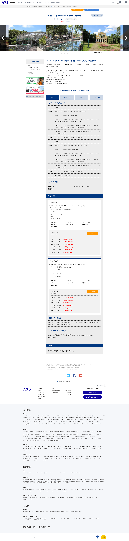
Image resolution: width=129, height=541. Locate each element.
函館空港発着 (53, 479)
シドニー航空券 (72, 438)
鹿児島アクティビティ (27, 499)
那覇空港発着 (53, 482)
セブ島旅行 (103, 415)
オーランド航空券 (96, 434)
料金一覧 (67, 97)
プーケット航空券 (82, 431)
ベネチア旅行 (96, 417)
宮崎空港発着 (39, 482)
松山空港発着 (72, 481)
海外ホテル (26, 444)
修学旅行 (89, 518)
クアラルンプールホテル (90, 446)
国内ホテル (26, 487)
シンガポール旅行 (75, 415)
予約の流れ (60, 381)
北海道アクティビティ (56, 497)
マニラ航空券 (99, 431)
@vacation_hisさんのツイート (33, 96)
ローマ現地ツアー (43, 460)
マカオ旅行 (63, 415)
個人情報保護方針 (55, 392)
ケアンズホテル (26, 450)
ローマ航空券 (75, 436)
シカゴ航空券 (89, 434)
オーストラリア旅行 (27, 421)
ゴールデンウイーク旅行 (34, 511)
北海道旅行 (37, 473)
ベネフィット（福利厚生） (75, 518)
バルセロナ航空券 (38, 438)
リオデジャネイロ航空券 (53, 436)
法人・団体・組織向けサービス (30, 516)
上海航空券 (56, 431)
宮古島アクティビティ (46, 497)
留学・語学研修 (95, 518)
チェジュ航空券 (39, 431)
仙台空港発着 (73, 479)
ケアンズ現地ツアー (46, 458)
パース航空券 (26, 440)
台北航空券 (45, 431)
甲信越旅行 (52, 473)
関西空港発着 (32, 481)
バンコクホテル (81, 446)
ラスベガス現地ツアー (88, 458)
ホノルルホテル (26, 446)
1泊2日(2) (31, 73)
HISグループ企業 (41, 394)
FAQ (65, 381)
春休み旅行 (25, 511)
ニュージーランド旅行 (60, 421)
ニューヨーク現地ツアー (98, 458)
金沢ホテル (72, 489)
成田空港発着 (32, 479)
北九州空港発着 (94, 481)
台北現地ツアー (79, 456)
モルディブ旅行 (81, 421)
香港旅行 (58, 415)
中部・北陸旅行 (59, 473)
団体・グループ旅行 (49, 518)
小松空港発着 (101, 479)
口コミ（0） (96, 97)
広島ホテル (31, 491)
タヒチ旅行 (74, 421)
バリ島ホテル (45, 448)
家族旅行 (58, 511)
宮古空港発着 (66, 482)
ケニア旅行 (25, 424)
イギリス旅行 (41, 419)
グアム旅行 (31, 415)
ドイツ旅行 (47, 419)
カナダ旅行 (59, 423)
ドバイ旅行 (86, 423)
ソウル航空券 (26, 431)
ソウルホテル (47, 446)
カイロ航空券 (56, 440)
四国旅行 (77, 473)
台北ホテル (59, 446)
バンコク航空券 (74, 431)
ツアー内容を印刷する (97, 15)
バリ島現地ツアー (53, 456)
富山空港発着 (26, 481)
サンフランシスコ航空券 (55, 434)
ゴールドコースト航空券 (88, 438)
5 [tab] (67, 53)
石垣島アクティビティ (36, 497)
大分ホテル (59, 491)
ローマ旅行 (84, 417)
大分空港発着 (26, 482)
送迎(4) (29, 65)
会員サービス (119, 3)
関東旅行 (47, 473)
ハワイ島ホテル (34, 446)
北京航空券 (62, 431)
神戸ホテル (95, 489)
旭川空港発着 (46, 479)
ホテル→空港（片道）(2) (34, 69)
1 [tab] (61, 53)
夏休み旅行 (42, 511)
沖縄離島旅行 (30, 473)
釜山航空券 (32, 431)
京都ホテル (84, 489)
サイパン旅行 (37, 415)
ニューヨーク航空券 (81, 434)
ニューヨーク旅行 (44, 423)
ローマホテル (92, 448)
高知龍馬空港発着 (79, 481)
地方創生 (41, 519)
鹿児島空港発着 (46, 482)
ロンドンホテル (85, 448)
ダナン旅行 (38, 417)
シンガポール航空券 (91, 431)
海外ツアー (25, 414)
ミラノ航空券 (82, 436)
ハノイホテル (26, 448)
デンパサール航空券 (66, 433)
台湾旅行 (53, 415)
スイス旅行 (52, 419)
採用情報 (39, 398)
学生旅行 (62, 511)
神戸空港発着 (45, 481)
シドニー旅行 (35, 421)
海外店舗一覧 (29, 526)
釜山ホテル (53, 446)
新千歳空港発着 (39, 479)
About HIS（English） (42, 396)
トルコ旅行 (92, 423)
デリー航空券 (82, 433)
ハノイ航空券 (41, 433)
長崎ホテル (48, 491)
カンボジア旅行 (44, 417)
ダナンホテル (32, 448)
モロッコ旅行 (31, 424)
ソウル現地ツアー (86, 456)
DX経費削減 (84, 518)
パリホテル (78, 448)
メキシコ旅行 (80, 423)
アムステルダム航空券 (55, 438)
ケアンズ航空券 (79, 438)
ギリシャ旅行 (100, 419)
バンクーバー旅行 (66, 423)
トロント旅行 (73, 423)
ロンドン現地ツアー (27, 460)
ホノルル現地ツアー (27, 456)
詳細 (52, 97)
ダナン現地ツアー (36, 458)
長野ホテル (66, 489)
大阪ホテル (89, 489)
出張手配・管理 (36, 518)
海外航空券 (26, 429)
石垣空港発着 (59, 482)
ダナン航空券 (47, 433)
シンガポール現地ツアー (96, 456)
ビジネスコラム (47, 519)
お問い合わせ (69, 381)
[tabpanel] (64, 38)
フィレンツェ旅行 (26, 419)
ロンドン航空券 (62, 436)
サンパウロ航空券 (43, 436)
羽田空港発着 (26, 479)
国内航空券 (26, 477)
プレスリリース (41, 392)
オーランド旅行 (52, 423)
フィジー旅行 (68, 421)
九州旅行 (82, 473)
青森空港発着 (59, 479)
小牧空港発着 (94, 479)
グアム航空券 (37, 434)
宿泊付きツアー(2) (32, 72)
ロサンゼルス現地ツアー (77, 458)
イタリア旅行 (78, 417)
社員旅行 (42, 518)
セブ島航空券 (26, 433)
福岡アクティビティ (93, 497)
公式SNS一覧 (68, 394)
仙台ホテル (43, 489)
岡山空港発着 (59, 481)
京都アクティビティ (75, 497)
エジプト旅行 (98, 423)
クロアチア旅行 (87, 419)
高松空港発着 (65, 481)
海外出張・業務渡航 (27, 518)
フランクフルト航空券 (90, 436)
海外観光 (67, 511)
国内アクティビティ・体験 (29, 495)
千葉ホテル (49, 489)
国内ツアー (25, 471)
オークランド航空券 (42, 440)
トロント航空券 (36, 436)
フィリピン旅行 (96, 415)
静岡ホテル (60, 489)
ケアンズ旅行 (41, 421)
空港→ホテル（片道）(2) (34, 67)
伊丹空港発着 (39, 481)
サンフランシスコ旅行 (35, 423)
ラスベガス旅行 (26, 423)
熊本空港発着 (32, 482)
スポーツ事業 (26, 519)
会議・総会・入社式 (65, 518)
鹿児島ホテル (65, 491)
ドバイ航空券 (50, 440)
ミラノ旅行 (90, 417)
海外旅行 (27, 409)
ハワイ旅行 (25, 415)
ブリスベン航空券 (98, 438)
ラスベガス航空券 (64, 434)
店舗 (113, 2)
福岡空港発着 (87, 481)
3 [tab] (64, 53)
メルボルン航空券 (33, 440)
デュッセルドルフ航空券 (28, 438)
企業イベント (56, 518)
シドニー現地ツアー (68, 458)
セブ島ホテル (39, 448)
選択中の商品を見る (78, 9)
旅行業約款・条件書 (56, 390)
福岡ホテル (42, 491)
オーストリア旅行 (59, 419)
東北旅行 (42, 473)
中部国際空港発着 (86, 479)
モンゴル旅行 (72, 417)
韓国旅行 (48, 415)
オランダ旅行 (80, 419)
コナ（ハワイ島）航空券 (28, 434)
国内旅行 (27, 467)
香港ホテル (65, 446)
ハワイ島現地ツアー (36, 456)
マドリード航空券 (46, 438)
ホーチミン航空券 (33, 433)
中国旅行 (68, 415)
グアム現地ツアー (45, 456)
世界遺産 (72, 511)
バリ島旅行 (25, 417)
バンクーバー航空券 (27, 436)
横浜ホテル (55, 489)
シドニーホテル (99, 448)
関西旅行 (65, 473)
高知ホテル (37, 491)
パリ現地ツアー (35, 460)
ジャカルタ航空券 (75, 433)
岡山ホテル (25, 491)
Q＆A (82, 97)
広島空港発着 (52, 481)
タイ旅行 (82, 415)
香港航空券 (51, 431)
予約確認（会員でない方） (92, 9)
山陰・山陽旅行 (71, 473)
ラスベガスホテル (71, 448)
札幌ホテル (38, 489)
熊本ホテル (54, 491)
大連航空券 (68, 431)
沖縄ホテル (72, 491)
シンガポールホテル (72, 446)
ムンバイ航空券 (90, 433)
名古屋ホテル (78, 489)
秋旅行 (47, 511)
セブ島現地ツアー (71, 456)
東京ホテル (25, 489)
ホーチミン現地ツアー (27, 458)
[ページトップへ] (105, 385)
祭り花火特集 (78, 511)
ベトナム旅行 (31, 417)
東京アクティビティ (66, 497)
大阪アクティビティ (84, 497)
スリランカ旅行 (65, 417)
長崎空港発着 (101, 481)
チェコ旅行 (94, 419)
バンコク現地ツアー (62, 456)
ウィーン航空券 (64, 438)
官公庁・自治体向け (34, 519)
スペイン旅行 (73, 419)
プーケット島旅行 (88, 415)
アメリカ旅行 (88, 421)
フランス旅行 (34, 419)
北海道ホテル (31, 489)
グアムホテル (41, 446)
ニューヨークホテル (54, 448)
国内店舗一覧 (44, 526)
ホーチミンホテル (99, 446)
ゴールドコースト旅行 (50, 421)
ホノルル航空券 (97, 433)
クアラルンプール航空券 (56, 433)
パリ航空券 (69, 436)
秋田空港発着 (66, 479)
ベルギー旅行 (67, 419)
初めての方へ (68, 390)
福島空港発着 (79, 479)
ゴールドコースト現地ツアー (56, 458)
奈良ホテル (101, 489)
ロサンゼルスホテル (63, 448)
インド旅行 (58, 417)
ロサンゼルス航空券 (45, 434)
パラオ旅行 (43, 415)
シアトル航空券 (72, 434)
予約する (92, 233)
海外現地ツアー (27, 454)
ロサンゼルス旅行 (95, 421)
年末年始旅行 (52, 511)
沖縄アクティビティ (27, 497)
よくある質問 (68, 392)
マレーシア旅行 (52, 417)
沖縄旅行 (25, 473)
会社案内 (39, 390)
